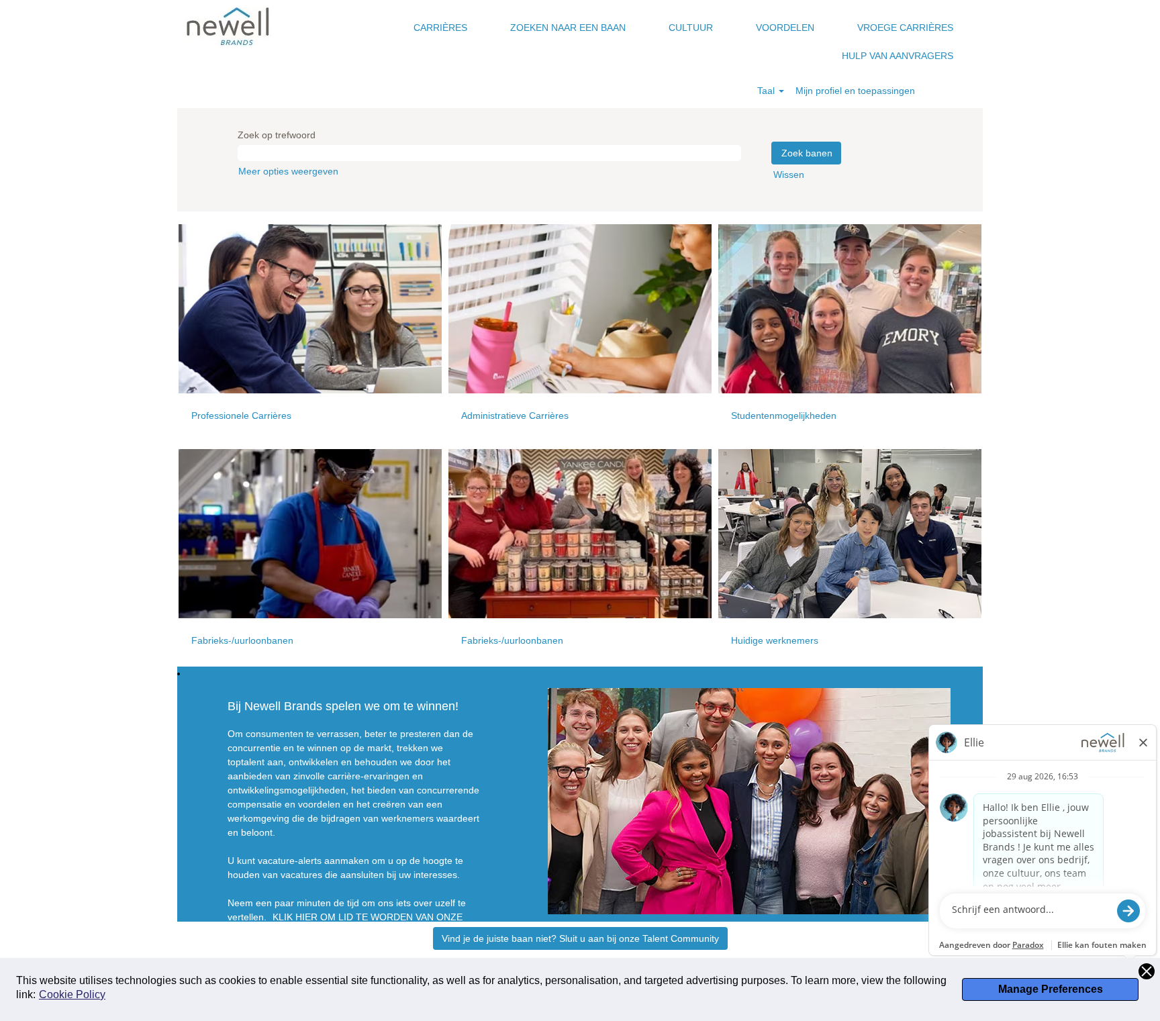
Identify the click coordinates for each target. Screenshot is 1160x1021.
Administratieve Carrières (515, 415)
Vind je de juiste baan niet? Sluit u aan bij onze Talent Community (580, 938)
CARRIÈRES (440, 27)
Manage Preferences (1050, 989)
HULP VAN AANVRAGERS (897, 55)
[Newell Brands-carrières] (228, 27)
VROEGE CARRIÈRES (905, 27)
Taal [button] (767, 90)
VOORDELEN (785, 27)
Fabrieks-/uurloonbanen (242, 640)
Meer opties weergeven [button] (288, 171)
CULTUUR (691, 27)
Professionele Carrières (241, 415)
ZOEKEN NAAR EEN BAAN (568, 27)
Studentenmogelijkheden (783, 415)
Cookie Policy (72, 994)
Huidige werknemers (774, 640)
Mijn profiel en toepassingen (855, 90)
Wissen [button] (788, 174)
